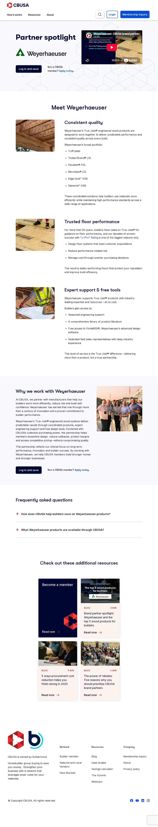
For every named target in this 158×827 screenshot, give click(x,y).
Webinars (96, 781)
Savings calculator (102, 769)
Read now (90, 632)
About (50, 14)
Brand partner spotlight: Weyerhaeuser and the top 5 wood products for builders (99, 619)
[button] (79, 514)
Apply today (66, 71)
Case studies (98, 762)
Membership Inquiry (135, 14)
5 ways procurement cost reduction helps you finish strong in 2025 (58, 680)
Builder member (69, 756)
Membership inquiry (135, 756)
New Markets (67, 772)
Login (112, 14)
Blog (94, 756)
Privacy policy (131, 769)
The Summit (98, 775)
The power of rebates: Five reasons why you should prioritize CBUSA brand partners (99, 682)
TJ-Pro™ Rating (89, 237)
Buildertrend (39, 756)
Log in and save (29, 68)
